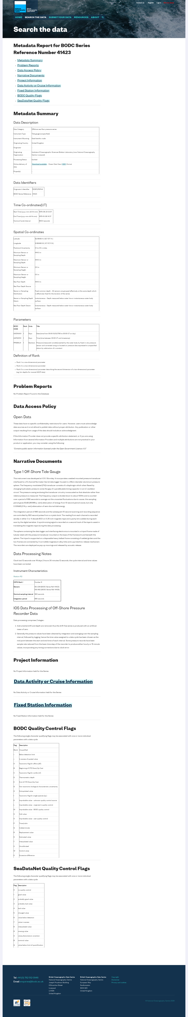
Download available (39, 164)
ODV (64, 164)
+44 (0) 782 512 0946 (27, 978)
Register (151, 3)
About (95, 17)
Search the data (35, 17)
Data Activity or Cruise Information (39, 85)
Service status (169, 3)
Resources (81, 17)
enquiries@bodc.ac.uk (31, 982)
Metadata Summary (30, 60)
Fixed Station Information (33, 90)
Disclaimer (115, 980)
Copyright (115, 977)
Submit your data (60, 17)
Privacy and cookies (119, 982)
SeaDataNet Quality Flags (33, 101)
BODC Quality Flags (29, 95)
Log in (159, 3)
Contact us (140, 3)
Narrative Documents (30, 75)
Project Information (29, 80)
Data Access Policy (29, 70)
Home (18, 17)
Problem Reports (28, 65)
